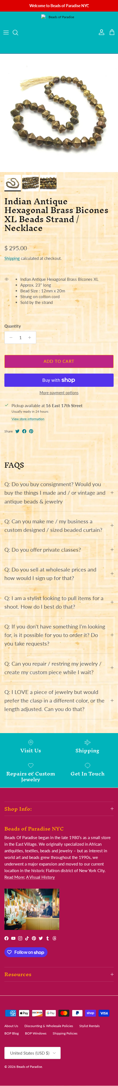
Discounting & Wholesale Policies (48, 1026)
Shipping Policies (65, 1033)
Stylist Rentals (89, 1026)
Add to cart (59, 361)
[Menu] (6, 32)
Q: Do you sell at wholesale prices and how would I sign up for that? (50, 573)
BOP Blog (11, 1033)
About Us (11, 1026)
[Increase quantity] (31, 337)
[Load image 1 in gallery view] (59, 113)
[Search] (18, 32)
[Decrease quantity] (9, 337)
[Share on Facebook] (24, 431)
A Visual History (40, 877)
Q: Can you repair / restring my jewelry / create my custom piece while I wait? (53, 667)
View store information (28, 419)
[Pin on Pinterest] (31, 431)
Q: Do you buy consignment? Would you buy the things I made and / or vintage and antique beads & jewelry (54, 492)
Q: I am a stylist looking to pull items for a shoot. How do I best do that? (53, 602)
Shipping (12, 258)
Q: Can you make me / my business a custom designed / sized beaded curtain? (53, 525)
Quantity (12, 325)
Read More (14, 877)
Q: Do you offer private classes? (42, 549)
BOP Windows (35, 1033)
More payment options (59, 393)
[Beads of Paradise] (59, 32)
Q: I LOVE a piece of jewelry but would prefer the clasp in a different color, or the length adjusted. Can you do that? (54, 700)
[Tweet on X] (17, 431)
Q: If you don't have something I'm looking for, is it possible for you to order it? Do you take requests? (54, 635)
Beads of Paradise (29, 1067)
